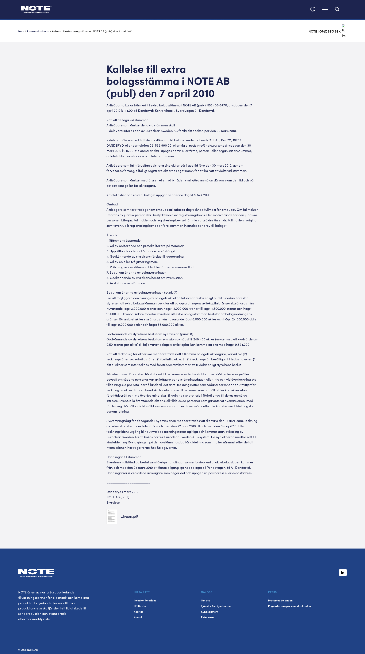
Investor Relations (145, 600)
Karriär (138, 611)
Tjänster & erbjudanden (216, 606)
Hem (21, 31)
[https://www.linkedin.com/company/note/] (343, 572)
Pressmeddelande (38, 31)
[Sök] (337, 9)
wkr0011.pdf (129, 516)
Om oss (205, 600)
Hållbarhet (141, 606)
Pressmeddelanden (280, 600)
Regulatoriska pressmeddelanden (289, 606)
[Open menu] (325, 9)
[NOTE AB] (36, 10)
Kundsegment (209, 611)
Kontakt (139, 617)
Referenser (208, 617)
